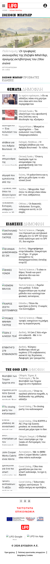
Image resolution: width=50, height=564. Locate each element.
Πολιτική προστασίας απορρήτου (31, 552)
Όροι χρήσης (10, 552)
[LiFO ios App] (35, 537)
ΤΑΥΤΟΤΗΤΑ (25, 508)
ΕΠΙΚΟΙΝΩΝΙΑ (25, 511)
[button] (3, 6)
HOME (4, 10)
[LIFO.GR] (13, 6)
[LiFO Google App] (14, 537)
